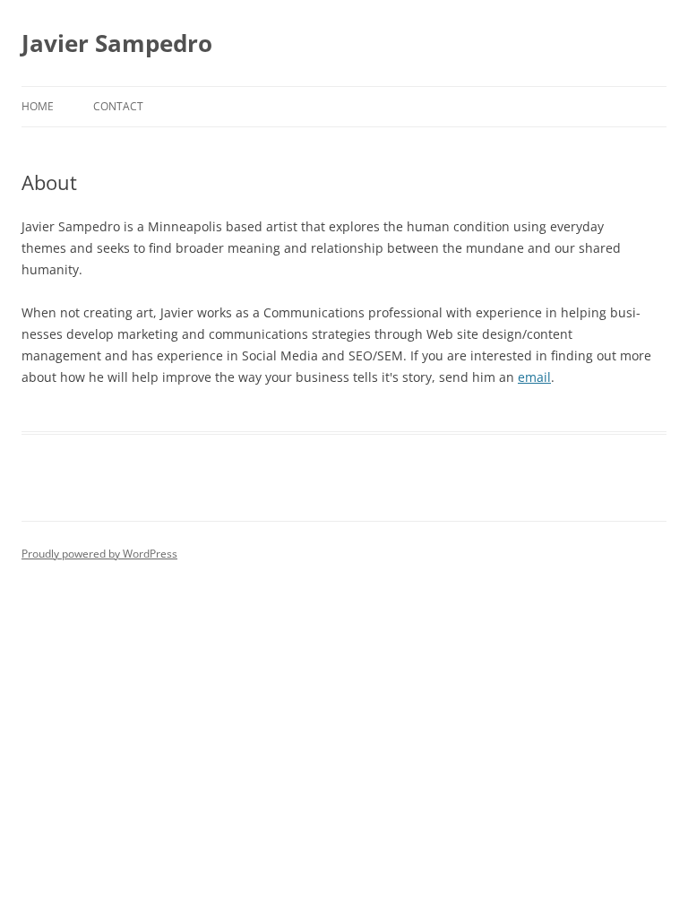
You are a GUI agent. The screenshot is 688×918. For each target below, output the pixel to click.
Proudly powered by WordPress (99, 553)
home (38, 106)
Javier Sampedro (117, 43)
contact (118, 106)
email (534, 376)
